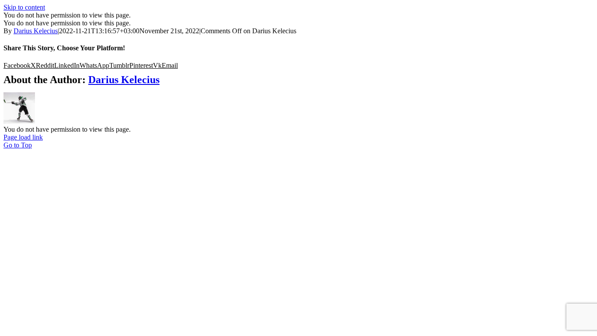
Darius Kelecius (36, 31)
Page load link (23, 137)
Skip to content (24, 7)
